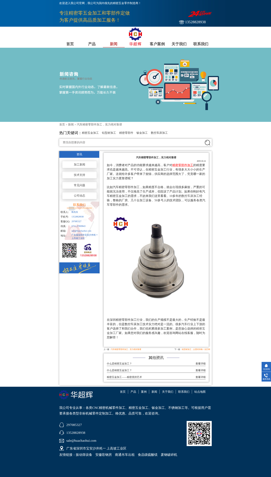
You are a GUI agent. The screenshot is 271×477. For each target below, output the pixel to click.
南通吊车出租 (125, 455)
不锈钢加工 (176, 408)
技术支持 (79, 174)
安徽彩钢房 (103, 455)
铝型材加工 (109, 132)
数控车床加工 (159, 132)
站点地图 (200, 391)
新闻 (113, 44)
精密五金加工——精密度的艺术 (124, 377)
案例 (144, 391)
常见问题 (79, 185)
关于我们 (179, 44)
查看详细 (201, 363)
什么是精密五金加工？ (119, 363)
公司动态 (79, 195)
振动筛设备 (84, 455)
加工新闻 (79, 164)
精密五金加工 (90, 132)
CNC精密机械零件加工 (108, 408)
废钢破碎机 (169, 455)
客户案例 (157, 44)
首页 (70, 44)
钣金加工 (142, 132)
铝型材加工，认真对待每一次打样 (196, 349)
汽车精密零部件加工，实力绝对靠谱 (126, 349)
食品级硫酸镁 (148, 455)
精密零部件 (126, 132)
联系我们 (200, 44)
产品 (92, 44)
